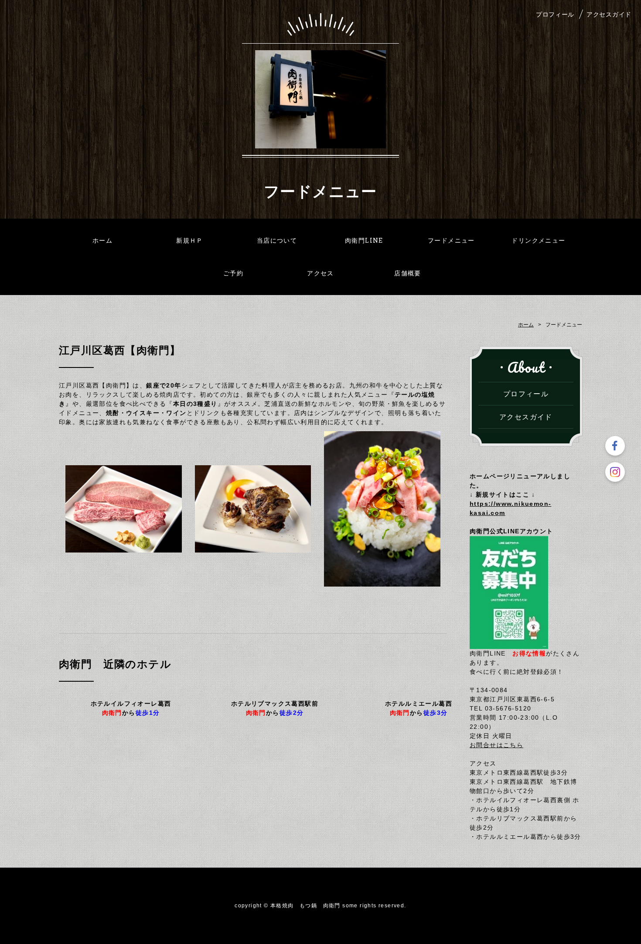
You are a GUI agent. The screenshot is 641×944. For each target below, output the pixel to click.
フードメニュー (451, 240)
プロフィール (555, 14)
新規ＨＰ (189, 240)
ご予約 (233, 273)
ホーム (102, 240)
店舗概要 (407, 273)
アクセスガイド (608, 14)
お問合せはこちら (496, 744)
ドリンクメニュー (538, 240)
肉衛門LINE (364, 240)
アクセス (320, 273)
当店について (277, 240)
